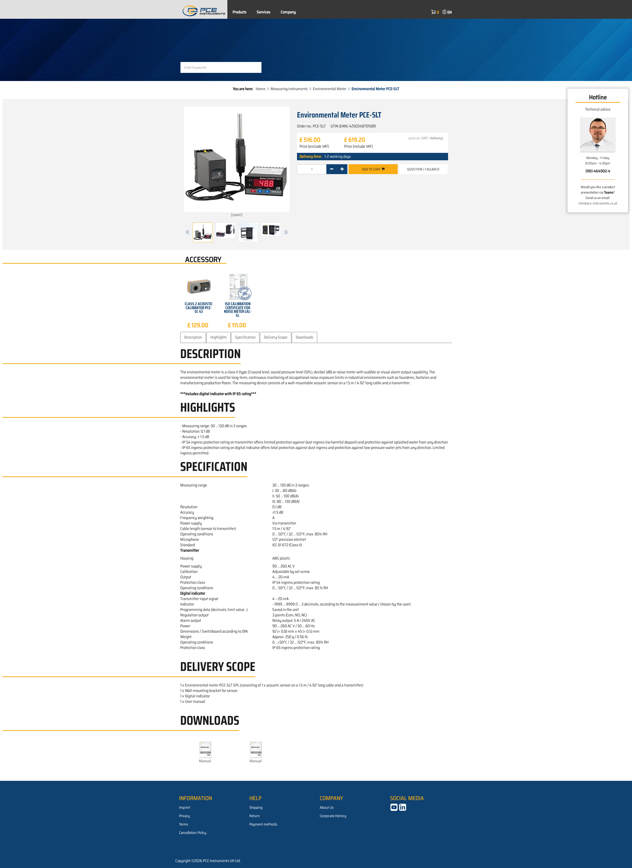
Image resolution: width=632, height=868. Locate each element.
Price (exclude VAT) (314, 146)
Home (260, 89)
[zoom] (236, 215)
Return (254, 816)
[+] (342, 169)
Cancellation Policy (192, 833)
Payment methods (263, 824)
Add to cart (371, 169)
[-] (331, 169)
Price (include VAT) (358, 146)
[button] (187, 232)
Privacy (184, 816)
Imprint (184, 807)
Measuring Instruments (289, 89)
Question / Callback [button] (423, 169)
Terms (183, 824)
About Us (327, 807)
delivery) (436, 138)
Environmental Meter (329, 89)
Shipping (256, 807)
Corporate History (333, 816)
